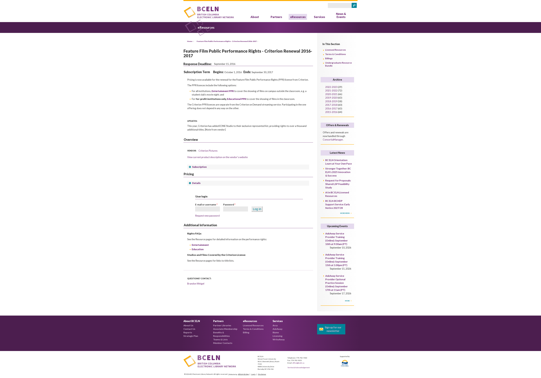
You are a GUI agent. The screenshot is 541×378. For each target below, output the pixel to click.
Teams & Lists (220, 339)
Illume (276, 332)
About (254, 17)
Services (319, 17)
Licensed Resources (335, 49)
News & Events (341, 15)
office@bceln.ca (298, 363)
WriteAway (279, 339)
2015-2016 (331, 112)
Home (189, 41)
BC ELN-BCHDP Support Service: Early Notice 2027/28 (337, 204)
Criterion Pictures (208, 150)
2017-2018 (331, 104)
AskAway (277, 329)
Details (196, 183)
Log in (253, 374)
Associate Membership (225, 329)
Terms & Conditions (335, 54)
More (347, 301)
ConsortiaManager (333, 139)
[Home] (209, 13)
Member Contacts (222, 343)
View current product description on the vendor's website (217, 157)
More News (345, 213)
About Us (188, 325)
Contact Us (189, 329)
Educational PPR (236, 98)
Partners (276, 17)
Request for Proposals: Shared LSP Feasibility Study (338, 184)
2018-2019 (331, 101)
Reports (187, 332)
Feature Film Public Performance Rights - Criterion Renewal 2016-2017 (227, 41)
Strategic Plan (190, 336)
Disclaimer (262, 374)
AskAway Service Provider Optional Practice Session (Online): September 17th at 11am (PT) (336, 282)
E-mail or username (206, 204)
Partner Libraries (222, 325)
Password (229, 204)
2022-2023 (331, 87)
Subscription (199, 166)
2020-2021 (331, 94)
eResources (298, 17)
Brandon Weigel (195, 283)
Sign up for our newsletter (333, 329)
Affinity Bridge (243, 374)
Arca (275, 325)
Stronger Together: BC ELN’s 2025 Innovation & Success (338, 172)
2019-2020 (331, 97)
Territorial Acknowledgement (298, 367)
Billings (329, 58)
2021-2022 (331, 90)
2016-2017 (331, 108)
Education (198, 249)
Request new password (207, 215)
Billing (246, 332)
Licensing (277, 336)
